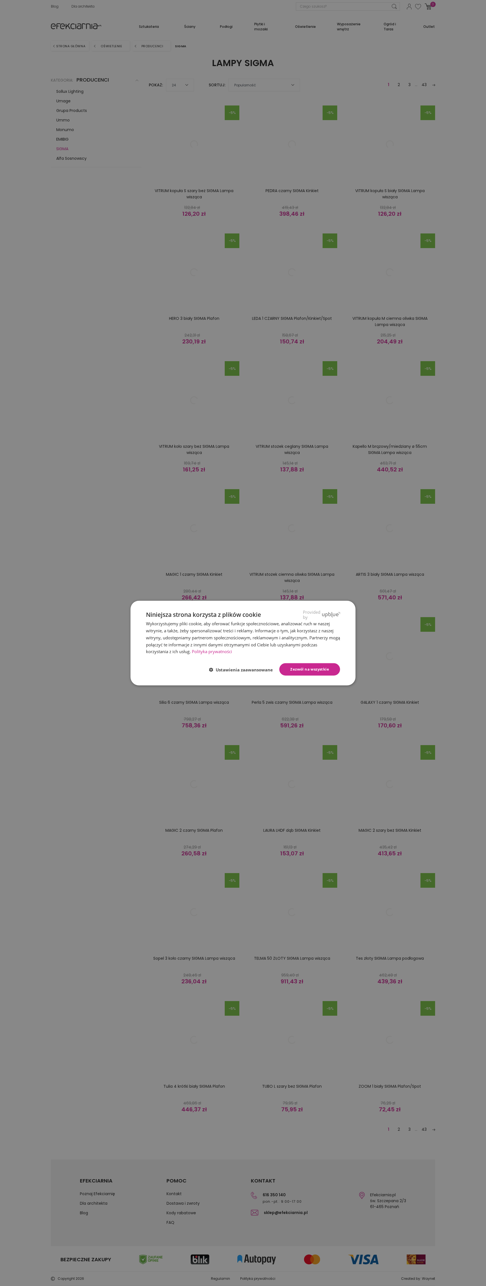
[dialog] (243, 643)
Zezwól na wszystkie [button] (309, 669)
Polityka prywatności (212, 651)
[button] (243, 670)
